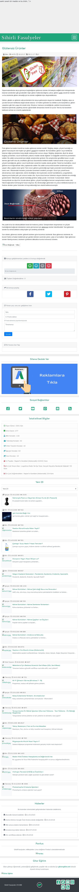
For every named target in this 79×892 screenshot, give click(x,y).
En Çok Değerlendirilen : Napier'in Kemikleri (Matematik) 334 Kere (29, 473)
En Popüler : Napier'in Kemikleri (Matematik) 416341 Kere (26, 461)
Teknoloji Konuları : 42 (14, 441)
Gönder (8, 334)
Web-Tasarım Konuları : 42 (16, 446)
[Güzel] (36, 265)
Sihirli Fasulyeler (21, 37)
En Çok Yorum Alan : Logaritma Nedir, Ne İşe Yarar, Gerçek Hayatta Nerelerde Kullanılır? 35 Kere (38, 467)
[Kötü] (49, 265)
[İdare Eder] (42, 265)
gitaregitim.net (64, 867)
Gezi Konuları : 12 (12, 456)
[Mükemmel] (30, 265)
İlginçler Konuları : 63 (13, 451)
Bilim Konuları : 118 (12, 436)
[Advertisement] (39, 17)
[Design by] (39, 884)
